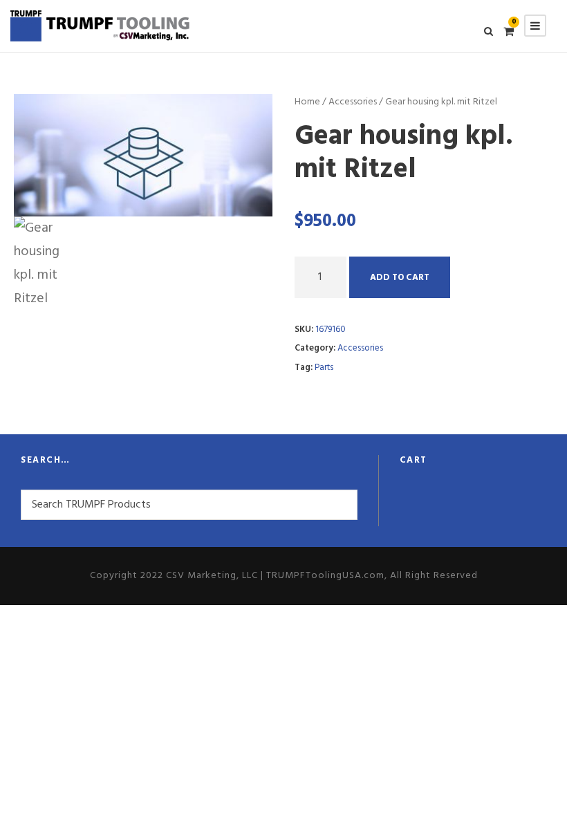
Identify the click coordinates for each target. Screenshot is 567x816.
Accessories (352, 102)
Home (307, 102)
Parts (324, 367)
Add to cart (399, 277)
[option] (143, 155)
